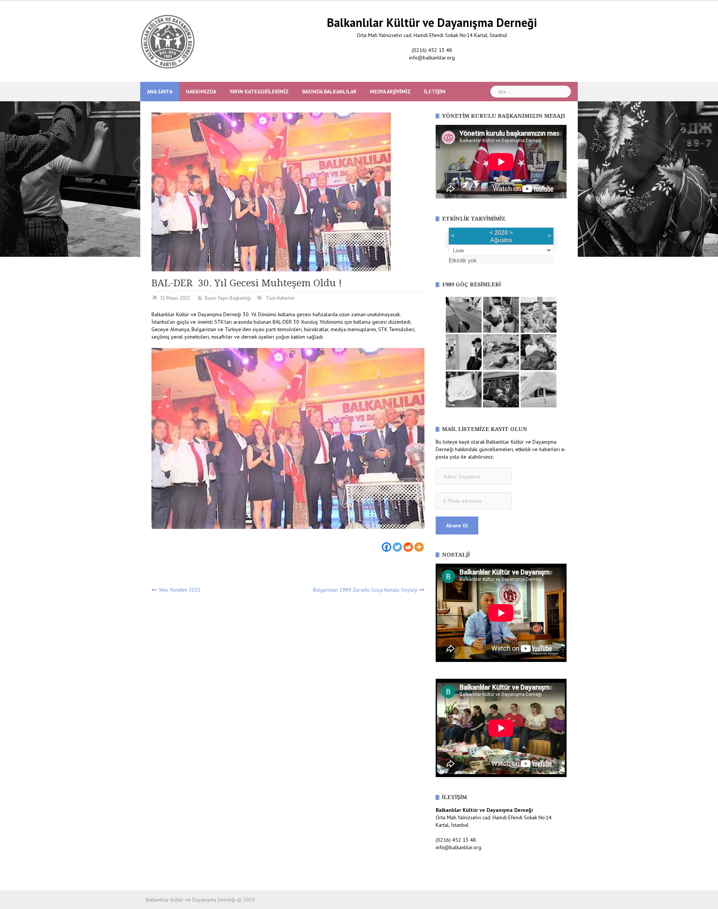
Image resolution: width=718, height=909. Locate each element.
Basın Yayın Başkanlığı (228, 298)
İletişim (434, 91)
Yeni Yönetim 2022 (180, 589)
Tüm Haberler (280, 298)
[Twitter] (397, 542)
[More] (419, 542)
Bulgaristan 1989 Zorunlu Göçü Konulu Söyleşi (365, 589)
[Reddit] (408, 542)
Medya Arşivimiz (390, 91)
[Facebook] (386, 542)
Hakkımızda (201, 91)
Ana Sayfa (159, 91)
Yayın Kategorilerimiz (259, 91)
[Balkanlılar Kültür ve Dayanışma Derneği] (167, 41)
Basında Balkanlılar (329, 91)
